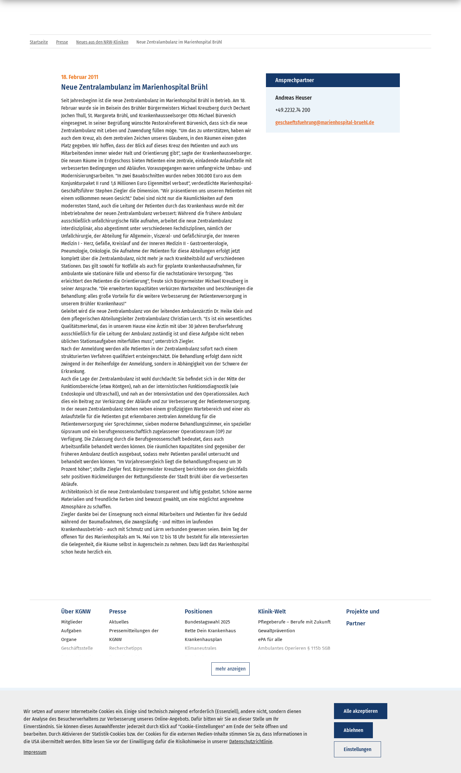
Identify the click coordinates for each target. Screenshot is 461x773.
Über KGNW (76, 611)
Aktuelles (119, 622)
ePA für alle (270, 639)
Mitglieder (71, 622)
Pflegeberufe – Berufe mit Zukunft (294, 622)
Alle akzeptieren (361, 711)
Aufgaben (71, 631)
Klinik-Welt (272, 611)
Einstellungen (357, 749)
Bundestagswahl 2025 (207, 622)
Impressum (35, 752)
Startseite (39, 42)
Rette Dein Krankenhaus (210, 631)
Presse (62, 42)
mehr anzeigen (230, 669)
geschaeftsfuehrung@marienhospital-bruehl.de (324, 122)
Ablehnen (353, 730)
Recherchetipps (125, 648)
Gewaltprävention (276, 631)
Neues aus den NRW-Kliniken (102, 42)
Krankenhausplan (203, 639)
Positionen (198, 611)
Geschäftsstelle (77, 648)
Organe (69, 639)
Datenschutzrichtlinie (250, 741)
